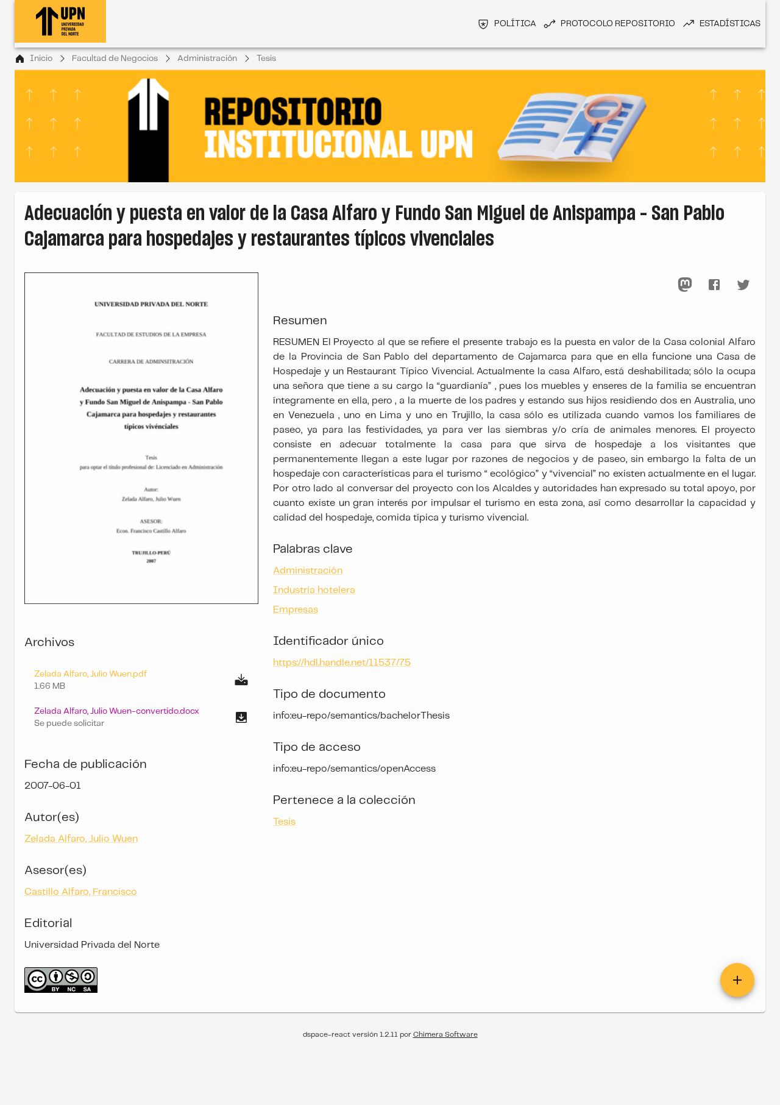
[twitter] (743, 284)
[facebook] (714, 284)
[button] (141, 717)
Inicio (41, 58)
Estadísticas (730, 24)
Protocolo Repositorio (618, 24)
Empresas (295, 609)
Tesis (266, 58)
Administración (207, 58)
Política (515, 24)
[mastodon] (685, 284)
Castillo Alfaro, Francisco (80, 892)
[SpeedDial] (737, 980)
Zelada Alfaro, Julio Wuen (81, 839)
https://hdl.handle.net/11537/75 (342, 662)
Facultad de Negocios (115, 58)
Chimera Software (445, 1034)
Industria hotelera (314, 590)
